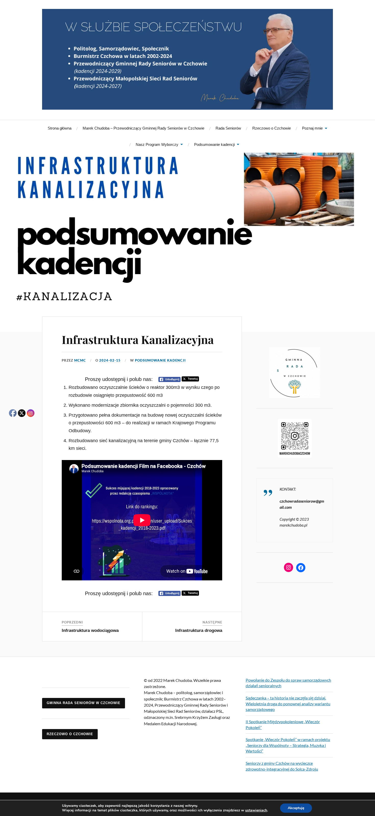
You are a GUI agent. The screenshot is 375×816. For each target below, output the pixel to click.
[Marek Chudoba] (187, 59)
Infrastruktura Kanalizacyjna (138, 339)
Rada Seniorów (228, 128)
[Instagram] (288, 567)
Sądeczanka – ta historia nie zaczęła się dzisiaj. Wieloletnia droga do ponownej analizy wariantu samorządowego (288, 703)
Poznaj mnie (312, 128)
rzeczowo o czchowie (70, 734)
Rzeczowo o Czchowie (271, 128)
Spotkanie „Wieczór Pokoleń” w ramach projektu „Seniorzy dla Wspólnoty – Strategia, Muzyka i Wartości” (288, 745)
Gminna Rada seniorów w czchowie (83, 703)
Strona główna (59, 128)
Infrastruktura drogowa (198, 630)
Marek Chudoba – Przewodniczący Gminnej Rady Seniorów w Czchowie (143, 128)
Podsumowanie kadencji (214, 144)
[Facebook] (300, 567)
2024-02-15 (110, 360)
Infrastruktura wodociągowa (90, 630)
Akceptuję (296, 808)
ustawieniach (256, 810)
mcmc (80, 360)
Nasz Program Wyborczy (157, 144)
